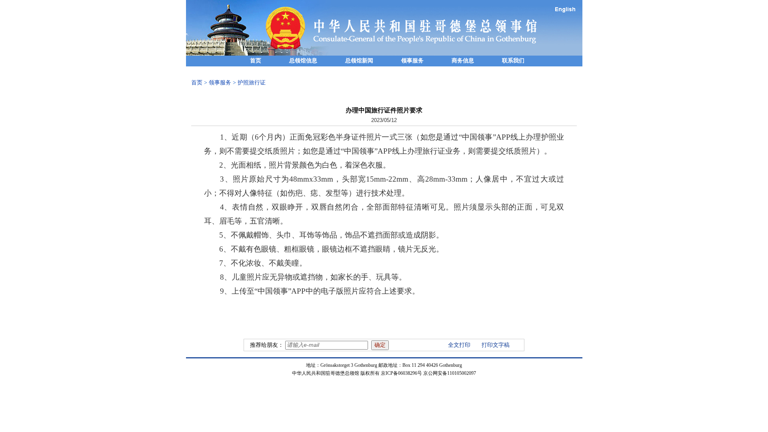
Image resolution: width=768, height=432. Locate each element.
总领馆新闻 (359, 61)
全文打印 (459, 345)
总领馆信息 (303, 61)
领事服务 (412, 61)
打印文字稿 (496, 345)
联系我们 (513, 61)
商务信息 (463, 61)
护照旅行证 (252, 83)
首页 (255, 61)
